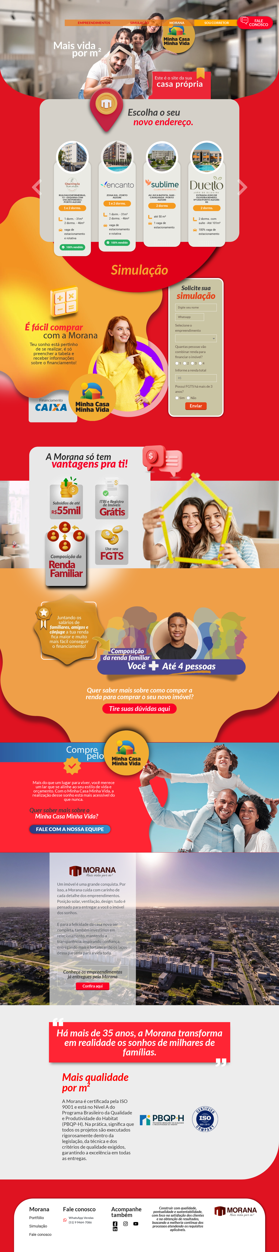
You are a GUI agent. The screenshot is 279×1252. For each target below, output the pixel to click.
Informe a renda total (190, 370)
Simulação (139, 23)
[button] (36, 187)
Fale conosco (40, 1234)
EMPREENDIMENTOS (94, 23)
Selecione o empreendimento (188, 327)
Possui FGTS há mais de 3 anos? (193, 389)
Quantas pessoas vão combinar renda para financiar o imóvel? (190, 351)
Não (193, 398)
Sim (182, 398)
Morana (176, 23)
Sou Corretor (216, 23)
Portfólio (36, 1217)
